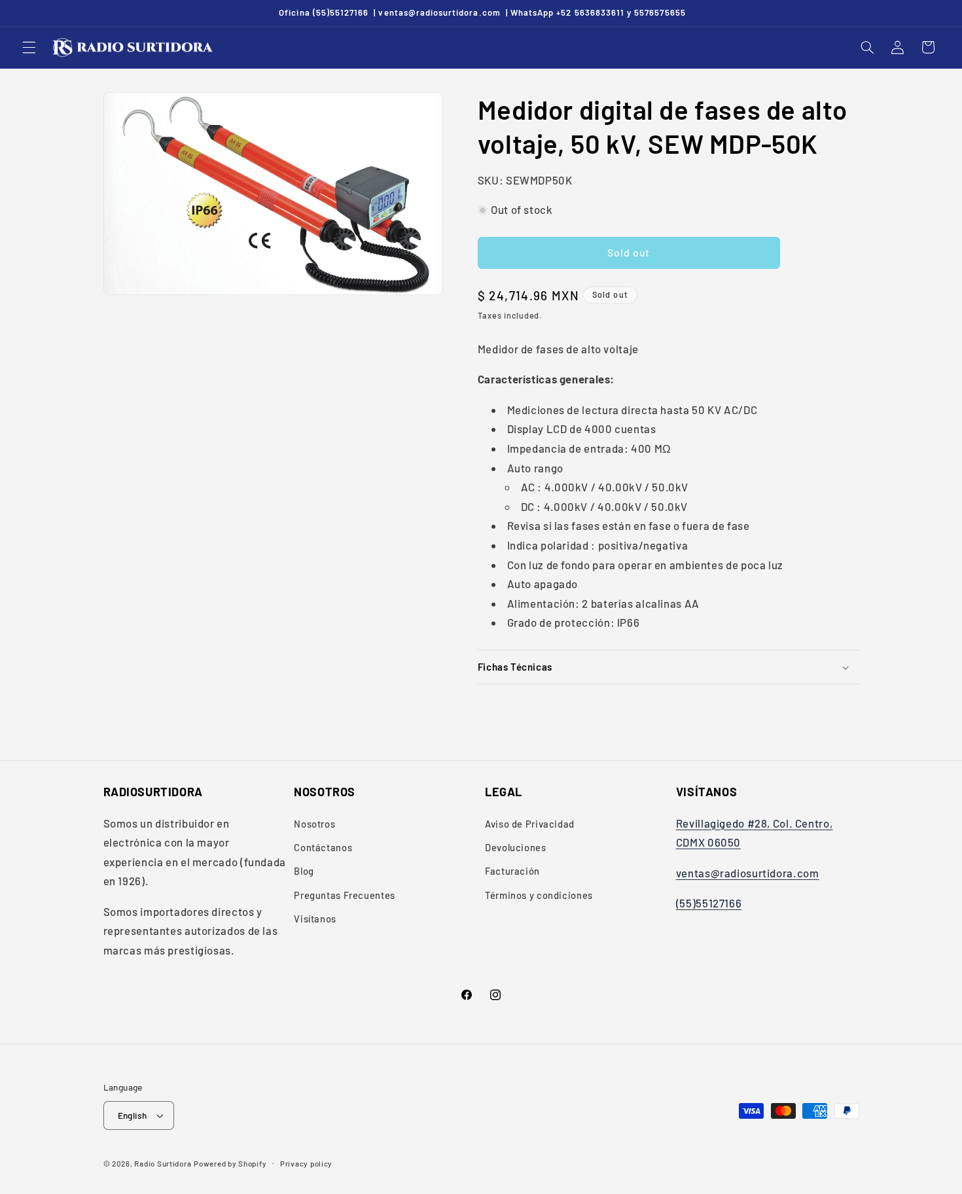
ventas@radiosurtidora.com (747, 872)
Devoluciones (515, 847)
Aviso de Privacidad (530, 824)
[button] (29, 47)
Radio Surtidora (162, 1163)
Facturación (512, 871)
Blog (304, 871)
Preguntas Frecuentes (344, 895)
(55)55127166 (709, 902)
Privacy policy (306, 1163)
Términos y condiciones (539, 895)
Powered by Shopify (230, 1163)
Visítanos (315, 918)
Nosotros (314, 824)
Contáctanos (323, 847)
